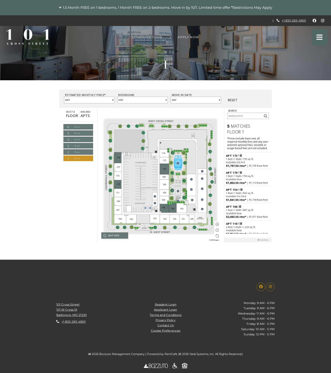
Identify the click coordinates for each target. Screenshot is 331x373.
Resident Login (165, 304)
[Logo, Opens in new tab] (156, 365)
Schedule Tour (149, 37)
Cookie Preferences (165, 330)
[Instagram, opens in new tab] (322, 20)
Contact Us (165, 325)
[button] (165, 7)
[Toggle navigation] (319, 37)
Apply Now (190, 37)
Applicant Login (165, 309)
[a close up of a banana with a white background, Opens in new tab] (185, 366)
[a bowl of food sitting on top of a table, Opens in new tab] (174, 366)
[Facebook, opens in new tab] (314, 20)
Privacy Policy (165, 320)
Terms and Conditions (165, 315)
